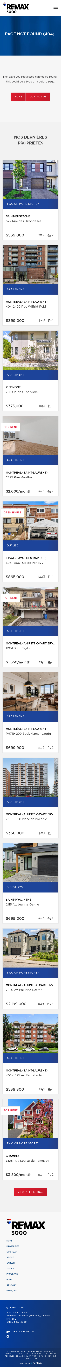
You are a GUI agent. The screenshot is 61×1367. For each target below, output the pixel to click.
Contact (12, 1285)
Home (18, 97)
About (10, 1257)
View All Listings (30, 1192)
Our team (12, 1252)
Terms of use (39, 1356)
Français (12, 1290)
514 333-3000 (19, 1322)
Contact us (38, 97)
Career (11, 1263)
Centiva (36, 1363)
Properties (13, 1246)
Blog (9, 1279)
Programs (12, 1274)
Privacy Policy (23, 1356)
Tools (10, 1268)
